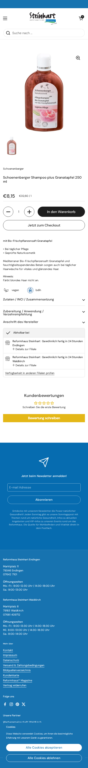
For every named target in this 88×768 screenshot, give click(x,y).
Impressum (10, 655)
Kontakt (8, 650)
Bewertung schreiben (44, 418)
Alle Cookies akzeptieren (44, 748)
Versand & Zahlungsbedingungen (23, 665)
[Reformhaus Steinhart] (43, 18)
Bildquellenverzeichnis (17, 670)
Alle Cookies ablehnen (44, 758)
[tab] (24, 349)
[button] (8, 212)
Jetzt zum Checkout (44, 225)
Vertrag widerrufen (14, 685)
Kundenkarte (11, 675)
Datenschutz (11, 660)
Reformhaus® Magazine (17, 680)
